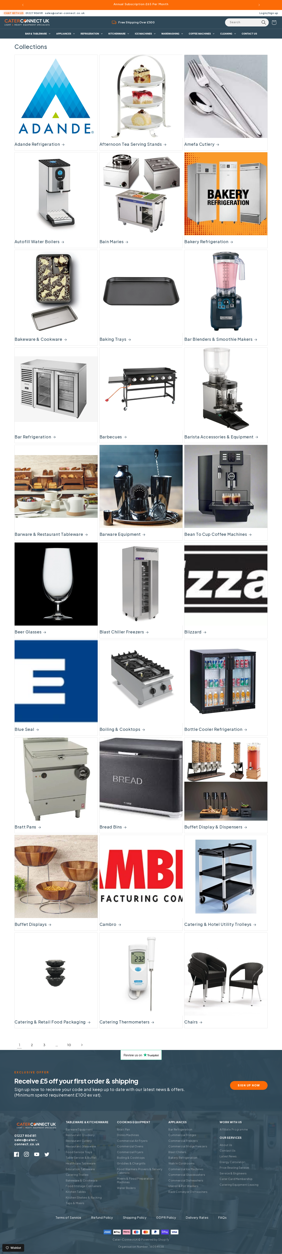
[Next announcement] (259, 5)
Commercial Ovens (130, 1146)
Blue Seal (24, 729)
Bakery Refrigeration (206, 241)
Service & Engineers (233, 1173)
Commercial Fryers (130, 1152)
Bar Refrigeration (33, 436)
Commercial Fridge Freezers (187, 1146)
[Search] (264, 22)
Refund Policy (102, 1217)
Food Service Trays (79, 1152)
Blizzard (193, 631)
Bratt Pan (123, 1129)
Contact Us (227, 1150)
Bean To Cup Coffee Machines (215, 534)
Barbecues (111, 436)
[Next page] (82, 1045)
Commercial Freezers (183, 1140)
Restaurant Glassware (81, 1146)
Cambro (108, 924)
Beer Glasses (28, 631)
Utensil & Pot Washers (183, 1186)
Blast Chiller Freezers (122, 631)
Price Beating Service (234, 1167)
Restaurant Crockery (80, 1135)
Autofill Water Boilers (37, 241)
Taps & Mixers (75, 1203)
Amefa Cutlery (199, 144)
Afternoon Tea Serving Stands (131, 144)
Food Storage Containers (84, 1186)
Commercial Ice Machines (186, 1169)
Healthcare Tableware (81, 1163)
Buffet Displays (31, 924)
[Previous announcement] (23, 5)
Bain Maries (112, 241)
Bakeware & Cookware (38, 339)
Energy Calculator (232, 1162)
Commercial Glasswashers (186, 1174)
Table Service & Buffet (81, 1157)
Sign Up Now (249, 1085)
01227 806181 (34, 13)
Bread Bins (111, 826)
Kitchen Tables (76, 1191)
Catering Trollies (77, 1174)
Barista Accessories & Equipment (218, 436)
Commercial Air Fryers (132, 1140)
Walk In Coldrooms (181, 1163)
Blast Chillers (177, 1152)
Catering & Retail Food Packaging (50, 1021)
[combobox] (247, 22)
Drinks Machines (128, 1135)
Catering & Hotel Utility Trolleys (217, 924)
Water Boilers (126, 1188)
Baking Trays (113, 339)
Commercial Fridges (182, 1135)
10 (69, 1045)
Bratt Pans (25, 826)
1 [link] (19, 1045)
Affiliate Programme (234, 1129)
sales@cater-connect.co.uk (65, 13)
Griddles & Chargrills (131, 1163)
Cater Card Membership (236, 1179)
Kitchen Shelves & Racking (84, 1197)
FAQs (222, 1217)
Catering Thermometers (125, 1021)
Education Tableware (80, 1169)
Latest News (228, 1156)
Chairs (191, 1021)
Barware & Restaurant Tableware (49, 534)
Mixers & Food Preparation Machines (135, 1180)
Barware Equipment (120, 534)
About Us (226, 1145)
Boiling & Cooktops (120, 729)
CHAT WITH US (14, 13)
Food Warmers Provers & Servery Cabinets (140, 1171)
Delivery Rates (197, 1217)
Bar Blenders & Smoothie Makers (218, 339)
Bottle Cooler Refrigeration (213, 729)
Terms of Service (68, 1217)
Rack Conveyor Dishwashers (188, 1191)
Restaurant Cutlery (79, 1140)
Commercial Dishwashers (185, 1180)
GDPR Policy (166, 1217)
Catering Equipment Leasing (239, 1184)
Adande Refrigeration (37, 144)
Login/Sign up (268, 13)
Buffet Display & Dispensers (213, 826)
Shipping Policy (135, 1217)
